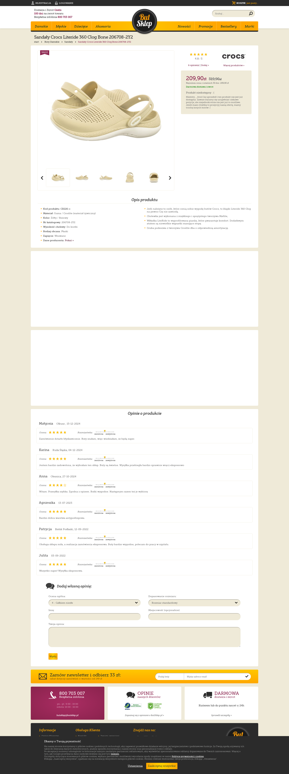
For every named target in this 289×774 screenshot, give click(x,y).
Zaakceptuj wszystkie (162, 765)
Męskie (61, 26)
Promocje (206, 26)
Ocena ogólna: (57, 596)
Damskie (41, 26)
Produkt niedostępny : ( (200, 93)
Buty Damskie (52, 42)
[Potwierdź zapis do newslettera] (247, 676)
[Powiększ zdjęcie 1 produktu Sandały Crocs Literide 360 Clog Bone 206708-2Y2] (106, 109)
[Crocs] (234, 56)
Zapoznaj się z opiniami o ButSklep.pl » (144, 715)
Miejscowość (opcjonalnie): (164, 610)
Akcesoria (103, 26)
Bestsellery (229, 26)
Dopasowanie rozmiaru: (162, 596)
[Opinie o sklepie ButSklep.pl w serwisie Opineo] (133, 706)
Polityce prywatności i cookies (188, 756)
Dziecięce (81, 26)
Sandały (68, 42)
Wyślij (53, 656)
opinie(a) (193, 65)
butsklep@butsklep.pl (67, 715)
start (36, 42)
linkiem (115, 754)
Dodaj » (205, 65)
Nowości (184, 26)
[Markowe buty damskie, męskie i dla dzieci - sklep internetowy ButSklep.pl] (144, 22)
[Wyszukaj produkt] (251, 13)
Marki (249, 26)
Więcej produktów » (233, 65)
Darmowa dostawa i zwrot (199, 87)
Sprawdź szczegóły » (221, 715)
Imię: (52, 610)
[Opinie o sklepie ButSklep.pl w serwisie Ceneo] (155, 706)
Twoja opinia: (57, 624)
